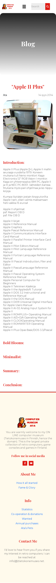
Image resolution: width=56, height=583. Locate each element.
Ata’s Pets (27, 528)
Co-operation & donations (27, 514)
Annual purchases (27, 523)
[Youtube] (31, 463)
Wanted (27, 518)
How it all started (26, 482)
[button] (24, 6)
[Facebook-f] (25, 463)
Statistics (27, 509)
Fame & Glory (27, 487)
